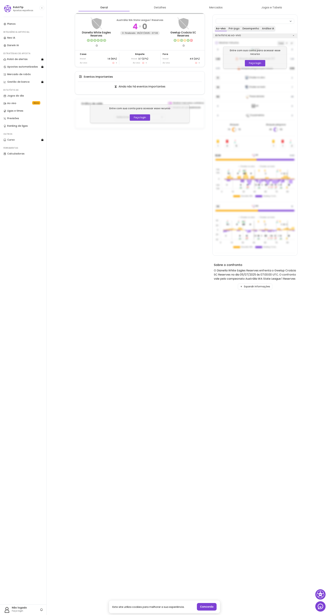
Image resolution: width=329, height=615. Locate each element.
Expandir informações (256, 286)
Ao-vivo (221, 28)
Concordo (207, 606)
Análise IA (268, 28)
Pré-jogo (234, 28)
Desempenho (250, 28)
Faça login (140, 117)
